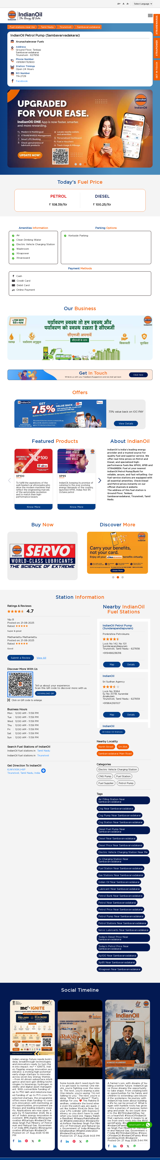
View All (41, 657)
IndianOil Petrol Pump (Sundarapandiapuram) (118, 627)
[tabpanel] (80, 129)
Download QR (45, 693)
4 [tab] (77, 356)
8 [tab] (96, 356)
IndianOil (108, 676)
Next (100, 480)
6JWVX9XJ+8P (16, 769)
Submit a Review (20, 657)
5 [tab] (82, 356)
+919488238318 (112, 653)
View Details (126, 423)
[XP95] (76, 461)
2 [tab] (80, 164)
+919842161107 (111, 703)
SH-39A (122, 746)
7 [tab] (91, 356)
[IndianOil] (25, 15)
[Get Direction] (43, 772)
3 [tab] (84, 164)
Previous (9, 480)
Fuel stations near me (22, 27)
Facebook (22, 81)
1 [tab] (75, 164)
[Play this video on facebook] (80, 1040)
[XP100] (33, 461)
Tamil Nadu (47, 27)
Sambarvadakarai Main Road (115, 753)
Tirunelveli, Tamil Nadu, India (23, 773)
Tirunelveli (65, 27)
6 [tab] (87, 356)
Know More (33, 507)
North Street (105, 746)
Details (131, 664)
